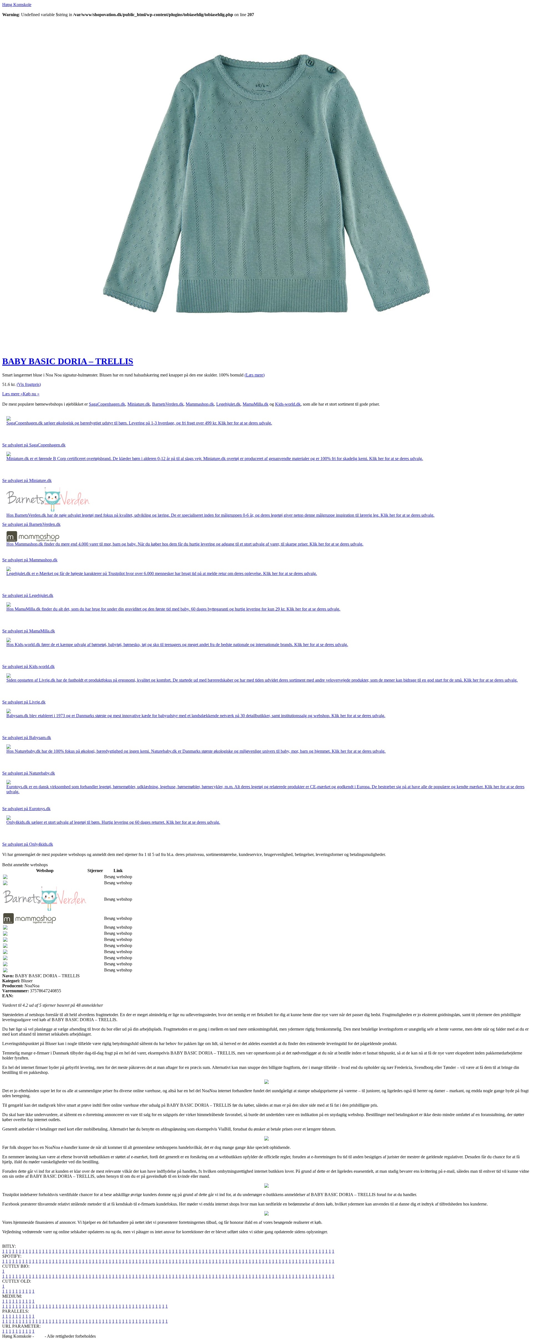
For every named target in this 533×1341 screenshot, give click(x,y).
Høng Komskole (16, 4)
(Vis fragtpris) (29, 384)
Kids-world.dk (288, 404)
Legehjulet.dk (228, 404)
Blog (39, 1336)
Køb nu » (31, 393)
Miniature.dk (138, 404)
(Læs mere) (255, 375)
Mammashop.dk (200, 404)
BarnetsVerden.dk (167, 404)
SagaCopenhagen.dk (107, 404)
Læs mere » (12, 393)
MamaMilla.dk (255, 404)
